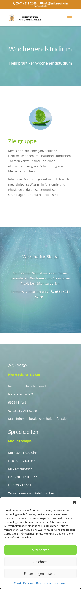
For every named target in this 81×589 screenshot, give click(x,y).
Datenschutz (43, 583)
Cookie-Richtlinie (24, 583)
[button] (74, 502)
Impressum (60, 583)
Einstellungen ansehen (40, 573)
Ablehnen (40, 562)
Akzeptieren (40, 550)
